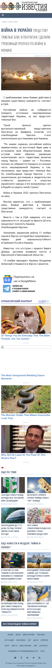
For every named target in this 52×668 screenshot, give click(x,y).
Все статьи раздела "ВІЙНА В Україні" (20, 624)
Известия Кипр (25, 645)
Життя (14, 645)
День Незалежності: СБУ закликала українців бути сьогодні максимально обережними (38, 609)
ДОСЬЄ (35, 640)
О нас (42, 651)
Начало (10, 634)
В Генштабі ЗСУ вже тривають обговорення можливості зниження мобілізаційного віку (12, 574)
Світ (29, 640)
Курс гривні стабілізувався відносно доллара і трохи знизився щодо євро (39, 529)
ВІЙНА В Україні (16, 30)
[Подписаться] (19, 279)
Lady (35, 645)
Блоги (18, 634)
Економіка (20, 640)
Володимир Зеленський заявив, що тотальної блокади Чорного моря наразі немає (38, 574)
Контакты (43, 645)
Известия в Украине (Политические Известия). (27, 663)
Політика (41, 634)
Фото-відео (9, 640)
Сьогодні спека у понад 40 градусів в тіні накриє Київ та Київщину (12, 498)
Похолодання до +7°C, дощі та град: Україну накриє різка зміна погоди (11, 529)
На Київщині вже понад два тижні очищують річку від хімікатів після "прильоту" (12, 607)
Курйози (44, 640)
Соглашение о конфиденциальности (23, 651)
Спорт (6, 645)
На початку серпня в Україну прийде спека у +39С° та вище (38, 498)
